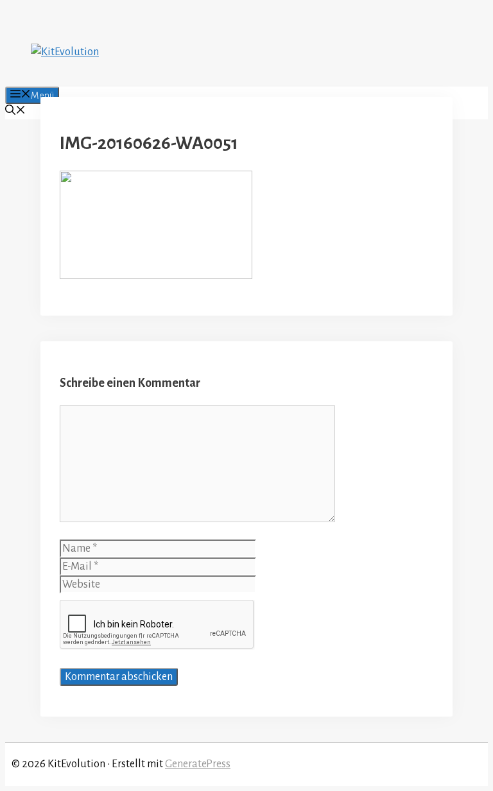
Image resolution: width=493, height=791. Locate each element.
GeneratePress (197, 764)
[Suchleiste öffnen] (15, 111)
